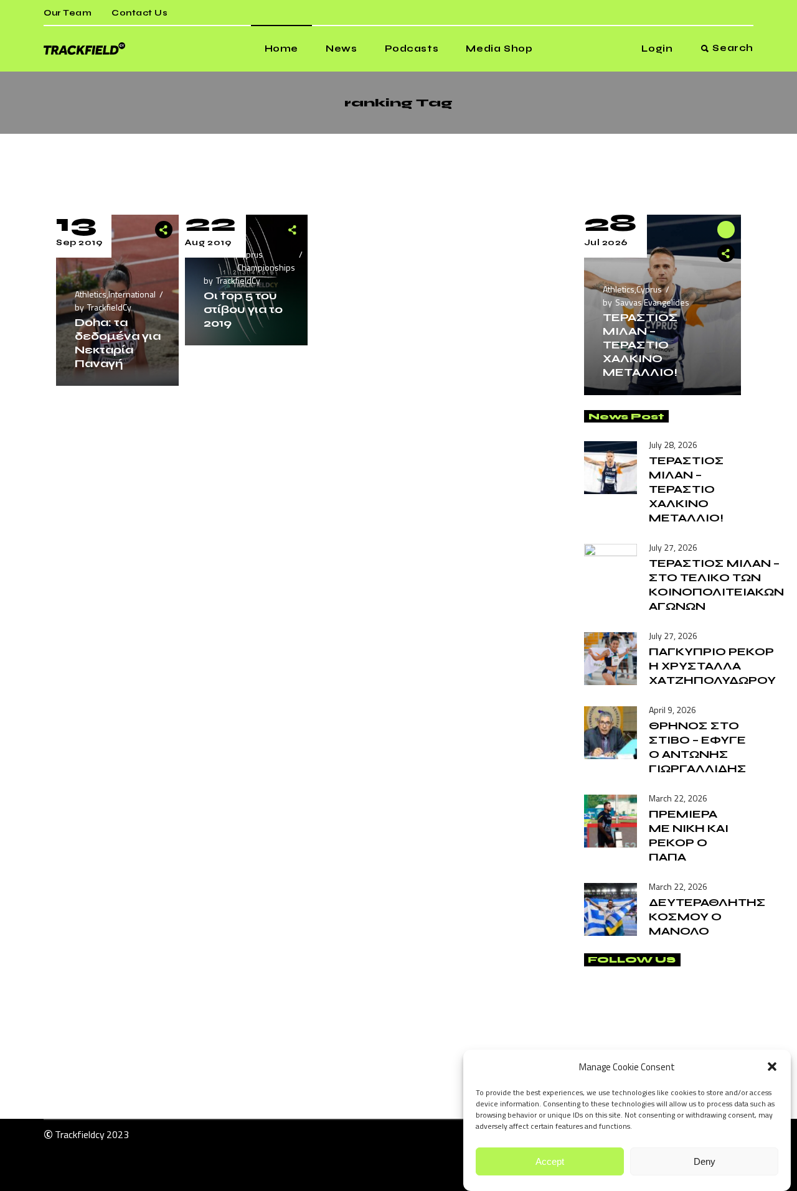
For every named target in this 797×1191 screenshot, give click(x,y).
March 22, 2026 (678, 798)
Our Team (68, 13)
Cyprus (649, 289)
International (132, 294)
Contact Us (139, 13)
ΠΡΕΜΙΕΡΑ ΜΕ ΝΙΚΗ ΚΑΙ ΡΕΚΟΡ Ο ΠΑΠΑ (689, 835)
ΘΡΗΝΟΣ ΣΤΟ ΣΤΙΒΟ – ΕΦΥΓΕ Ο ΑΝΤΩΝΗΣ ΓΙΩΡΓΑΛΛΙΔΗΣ (698, 747)
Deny (704, 1161)
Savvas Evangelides (652, 302)
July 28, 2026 (673, 444)
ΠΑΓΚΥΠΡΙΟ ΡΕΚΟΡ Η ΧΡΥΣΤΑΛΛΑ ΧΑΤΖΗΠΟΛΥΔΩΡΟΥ (712, 666)
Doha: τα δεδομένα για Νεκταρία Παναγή (118, 342)
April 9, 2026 (672, 709)
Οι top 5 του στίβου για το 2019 (243, 309)
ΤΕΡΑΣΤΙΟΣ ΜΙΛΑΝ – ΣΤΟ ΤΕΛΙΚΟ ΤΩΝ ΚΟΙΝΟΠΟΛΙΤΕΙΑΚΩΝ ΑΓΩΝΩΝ (716, 584)
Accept (549, 1161)
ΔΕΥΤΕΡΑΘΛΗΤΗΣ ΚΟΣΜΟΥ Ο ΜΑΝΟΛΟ (707, 916)
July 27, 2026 (673, 547)
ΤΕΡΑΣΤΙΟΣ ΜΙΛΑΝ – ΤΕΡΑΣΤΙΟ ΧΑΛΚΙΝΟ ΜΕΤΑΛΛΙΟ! (640, 345)
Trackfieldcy (80, 1134)
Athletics (90, 294)
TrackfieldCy (109, 307)
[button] (772, 1066)
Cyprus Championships (266, 261)
